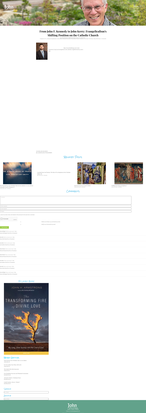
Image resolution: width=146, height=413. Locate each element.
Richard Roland (3, 250)
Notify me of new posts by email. (49, 224)
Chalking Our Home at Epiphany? (119, 185)
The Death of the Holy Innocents (11, 369)
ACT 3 (45, 38)
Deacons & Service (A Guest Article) (82, 185)
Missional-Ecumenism (67, 38)
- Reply (15, 231)
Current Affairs (59, 38)
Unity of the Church (97, 38)
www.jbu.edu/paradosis (42, 151)
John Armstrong (65, 37)
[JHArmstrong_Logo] (73, 402)
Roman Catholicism (80, 38)
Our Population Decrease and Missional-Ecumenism (16, 373)
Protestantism (73, 38)
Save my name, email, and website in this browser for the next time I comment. (18, 214)
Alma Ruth (1, 237)
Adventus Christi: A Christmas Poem (12, 377)
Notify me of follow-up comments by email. (51, 221)
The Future (91, 38)
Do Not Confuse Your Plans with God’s (12, 364)
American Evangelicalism (51, 38)
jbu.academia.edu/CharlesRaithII (44, 152)
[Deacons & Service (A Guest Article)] (91, 162)
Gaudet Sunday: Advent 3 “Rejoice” (12, 382)
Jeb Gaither (2, 244)
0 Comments (9, 188)
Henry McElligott (3, 231)
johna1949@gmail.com (76, 411)
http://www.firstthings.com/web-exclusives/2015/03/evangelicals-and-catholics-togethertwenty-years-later (65, 49)
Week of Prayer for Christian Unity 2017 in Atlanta (15, 360)
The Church (86, 38)
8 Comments (103, 38)
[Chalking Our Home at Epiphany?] (128, 162)
